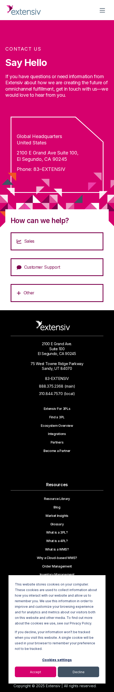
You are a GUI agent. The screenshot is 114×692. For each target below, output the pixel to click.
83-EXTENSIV (57, 378)
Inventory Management (57, 574)
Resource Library (57, 499)
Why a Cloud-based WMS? (57, 558)
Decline (79, 672)
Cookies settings (57, 660)
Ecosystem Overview (57, 426)
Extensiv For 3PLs (57, 409)
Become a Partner (57, 451)
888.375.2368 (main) (57, 386)
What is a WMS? (57, 549)
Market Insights (57, 516)
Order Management (57, 566)
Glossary (57, 524)
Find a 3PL (57, 417)
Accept (35, 672)
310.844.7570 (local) (57, 393)
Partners (57, 442)
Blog (57, 507)
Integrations (57, 434)
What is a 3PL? (57, 532)
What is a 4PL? (57, 541)
